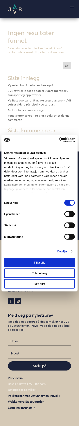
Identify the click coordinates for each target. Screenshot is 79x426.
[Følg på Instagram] (18, 301)
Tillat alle (39, 262)
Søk (67, 65)
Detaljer (62, 251)
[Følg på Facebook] (11, 301)
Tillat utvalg (39, 273)
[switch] (69, 214)
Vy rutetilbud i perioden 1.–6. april (30, 85)
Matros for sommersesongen (27, 110)
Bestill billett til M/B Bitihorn (27, 384)
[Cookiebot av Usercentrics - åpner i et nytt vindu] (59, 139)
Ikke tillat (39, 283)
